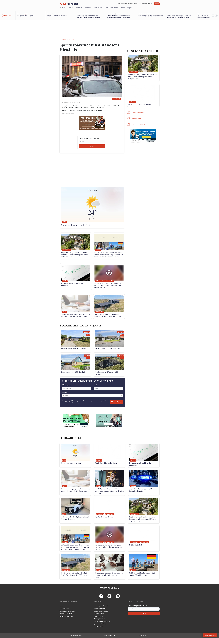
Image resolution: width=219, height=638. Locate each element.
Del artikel (115, 99)
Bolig (71, 8)
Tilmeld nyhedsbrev (210, 635)
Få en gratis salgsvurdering (102, 621)
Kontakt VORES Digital (66, 614)
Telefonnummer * (67, 385)
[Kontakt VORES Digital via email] (118, 596)
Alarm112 (62, 8)
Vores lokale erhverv (100, 608)
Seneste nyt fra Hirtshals (101, 606)
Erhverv (79, 8)
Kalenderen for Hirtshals (101, 611)
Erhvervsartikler (98, 616)
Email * (96, 385)
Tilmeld (157, 4)
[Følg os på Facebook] (101, 596)
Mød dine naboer (111, 8)
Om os (61, 606)
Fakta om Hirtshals (99, 614)
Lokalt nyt (98, 8)
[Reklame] (92, 123)
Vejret (129, 8)
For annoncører (64, 608)
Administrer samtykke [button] (66, 616)
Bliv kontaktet (116, 402)
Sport (123, 8)
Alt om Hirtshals (99, 626)
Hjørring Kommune (99, 619)
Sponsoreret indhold (100, 624)
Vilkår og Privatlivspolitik (67, 611)
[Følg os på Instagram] (109, 596)
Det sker (88, 8)
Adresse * (64, 392)
